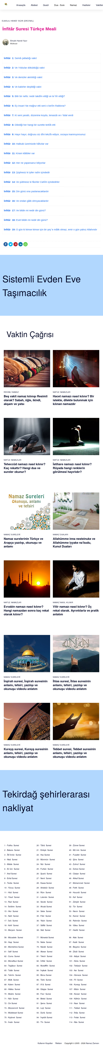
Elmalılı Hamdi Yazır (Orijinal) (18, 21)
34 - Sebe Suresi (44, 911)
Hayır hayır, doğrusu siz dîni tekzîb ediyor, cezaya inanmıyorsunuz (50, 134)
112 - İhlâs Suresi (76, 1012)
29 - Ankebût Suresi (45, 887)
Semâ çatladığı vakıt (25, 58)
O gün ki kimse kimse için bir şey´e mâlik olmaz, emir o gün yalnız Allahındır (56, 229)
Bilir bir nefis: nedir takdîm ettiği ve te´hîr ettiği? (39, 96)
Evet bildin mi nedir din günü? (31, 220)
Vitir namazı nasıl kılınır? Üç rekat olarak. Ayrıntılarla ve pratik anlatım (76, 610)
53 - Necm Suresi (76, 911)
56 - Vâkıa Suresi (76, 925)
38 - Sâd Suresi (43, 930)
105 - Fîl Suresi (76, 979)
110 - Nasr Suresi (76, 1003)
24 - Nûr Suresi (43, 864)
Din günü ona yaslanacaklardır (32, 191)
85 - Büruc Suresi (44, 975)
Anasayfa (20, 5)
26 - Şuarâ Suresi (44, 873)
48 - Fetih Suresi (76, 887)
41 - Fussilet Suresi (77, 854)
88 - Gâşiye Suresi (45, 989)
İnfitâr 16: (9, 201)
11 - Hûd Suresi (11, 892)
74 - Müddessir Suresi (13, 1012)
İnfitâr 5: (9, 96)
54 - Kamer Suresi (77, 916)
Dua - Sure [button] (59, 5)
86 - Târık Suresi (44, 979)
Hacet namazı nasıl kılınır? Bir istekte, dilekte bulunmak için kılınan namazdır (73, 400)
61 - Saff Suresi (11, 951)
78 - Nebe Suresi (44, 942)
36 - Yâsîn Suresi (44, 920)
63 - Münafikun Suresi (13, 961)
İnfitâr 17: (9, 210)
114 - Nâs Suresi (76, 1022)
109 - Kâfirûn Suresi (78, 998)
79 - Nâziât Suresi (44, 946)
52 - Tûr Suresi (75, 906)
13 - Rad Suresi (11, 901)
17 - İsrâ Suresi (11, 920)
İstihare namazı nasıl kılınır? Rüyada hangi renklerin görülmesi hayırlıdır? (72, 468)
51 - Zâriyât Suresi (77, 901)
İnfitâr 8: (9, 125)
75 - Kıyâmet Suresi (12, 1017)
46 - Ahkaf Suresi (76, 878)
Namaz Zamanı (92, 1043)
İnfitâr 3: (9, 77)
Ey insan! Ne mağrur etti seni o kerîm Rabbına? (40, 105)
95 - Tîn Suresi (43, 1022)
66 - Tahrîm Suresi (12, 975)
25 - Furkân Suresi (45, 868)
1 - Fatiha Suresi (11, 845)
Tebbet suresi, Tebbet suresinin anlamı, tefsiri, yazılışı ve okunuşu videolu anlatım (74, 753)
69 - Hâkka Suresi (12, 989)
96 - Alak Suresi (76, 937)
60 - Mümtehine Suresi (14, 946)
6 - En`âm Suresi (11, 868)
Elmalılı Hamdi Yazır (18, 41)
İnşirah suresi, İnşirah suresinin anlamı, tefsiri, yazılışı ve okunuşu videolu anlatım (25, 685)
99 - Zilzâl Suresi (76, 951)
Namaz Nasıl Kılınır (63, 602)
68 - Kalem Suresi (12, 984)
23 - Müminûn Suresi (46, 859)
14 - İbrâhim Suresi (12, 906)
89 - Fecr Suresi (44, 993)
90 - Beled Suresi (44, 998)
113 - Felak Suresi (77, 1017)
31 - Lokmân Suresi (45, 897)
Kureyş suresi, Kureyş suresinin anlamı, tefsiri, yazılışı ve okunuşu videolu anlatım (26, 753)
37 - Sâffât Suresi (44, 925)
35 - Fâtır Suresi (44, 916)
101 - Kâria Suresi (77, 961)
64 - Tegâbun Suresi (13, 965)
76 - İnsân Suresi (11, 1022)
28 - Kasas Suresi (44, 883)
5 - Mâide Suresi (11, 864)
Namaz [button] (73, 5)
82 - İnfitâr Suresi (44, 961)
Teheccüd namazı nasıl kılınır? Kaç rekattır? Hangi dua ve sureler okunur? (24, 468)
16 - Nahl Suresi (11, 916)
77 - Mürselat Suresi (45, 937)
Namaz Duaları (60, 534)
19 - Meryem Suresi (13, 930)
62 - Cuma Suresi (12, 956)
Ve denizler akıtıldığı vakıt (28, 77)
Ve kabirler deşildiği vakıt (27, 86)
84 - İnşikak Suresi (45, 970)
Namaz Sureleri (12, 534)
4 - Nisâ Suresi (10, 859)
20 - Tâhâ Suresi (44, 845)
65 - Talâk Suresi (11, 970)
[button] (20, 5)
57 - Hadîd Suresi (76, 930)
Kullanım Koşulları (45, 1043)
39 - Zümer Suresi (76, 845)
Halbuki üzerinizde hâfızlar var (31, 143)
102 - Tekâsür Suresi (78, 965)
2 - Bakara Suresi (12, 850)
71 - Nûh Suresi (11, 998)
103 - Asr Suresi (76, 970)
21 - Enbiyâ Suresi (45, 850)
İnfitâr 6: (9, 105)
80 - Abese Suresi (44, 951)
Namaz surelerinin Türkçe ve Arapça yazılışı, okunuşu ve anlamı (23, 542)
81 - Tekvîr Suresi (44, 956)
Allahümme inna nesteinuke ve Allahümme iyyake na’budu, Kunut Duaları (74, 542)
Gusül (46, 5)
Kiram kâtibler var (25, 153)
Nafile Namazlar (61, 392)
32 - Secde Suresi (44, 901)
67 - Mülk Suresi (11, 979)
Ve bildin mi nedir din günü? (30, 210)
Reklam (58, 1043)
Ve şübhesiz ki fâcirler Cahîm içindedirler (37, 182)
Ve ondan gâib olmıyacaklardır (32, 201)
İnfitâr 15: (9, 191)
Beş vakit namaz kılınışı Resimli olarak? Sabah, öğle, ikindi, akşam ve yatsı (25, 400)
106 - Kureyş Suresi (77, 984)
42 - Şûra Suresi (76, 859)
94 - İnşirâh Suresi (44, 1017)
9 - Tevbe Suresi (11, 883)
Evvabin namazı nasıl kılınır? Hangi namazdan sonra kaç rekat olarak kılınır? (26, 610)
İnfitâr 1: (9, 58)
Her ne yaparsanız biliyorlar (30, 163)
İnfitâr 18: (9, 220)
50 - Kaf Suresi (75, 897)
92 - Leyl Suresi (43, 1008)
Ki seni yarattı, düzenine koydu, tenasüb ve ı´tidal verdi (43, 115)
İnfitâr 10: (9, 143)
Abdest (34, 5)
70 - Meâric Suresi (12, 993)
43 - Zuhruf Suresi (77, 864)
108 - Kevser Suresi (77, 993)
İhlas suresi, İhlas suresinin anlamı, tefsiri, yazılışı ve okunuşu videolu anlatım (72, 685)
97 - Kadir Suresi (76, 942)
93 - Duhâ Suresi (44, 1012)
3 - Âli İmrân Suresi (12, 854)
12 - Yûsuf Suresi (11, 897)
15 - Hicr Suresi (11, 911)
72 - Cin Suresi (10, 1003)
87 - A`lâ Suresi (43, 984)
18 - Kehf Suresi (11, 925)
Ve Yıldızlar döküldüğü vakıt (29, 67)
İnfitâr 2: (9, 67)
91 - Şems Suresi (44, 1003)
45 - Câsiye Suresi (77, 873)
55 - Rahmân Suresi (78, 920)
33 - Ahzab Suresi (44, 906)
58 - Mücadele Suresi (13, 937)
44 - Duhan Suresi (76, 868)
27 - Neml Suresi (44, 878)
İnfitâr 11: (9, 153)
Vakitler (99, 5)
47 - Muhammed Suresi (79, 883)
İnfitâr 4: (9, 86)
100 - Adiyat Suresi (77, 956)
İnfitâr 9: (9, 134)
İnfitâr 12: (9, 163)
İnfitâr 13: (9, 172)
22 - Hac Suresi (43, 854)
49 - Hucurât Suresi (77, 892)
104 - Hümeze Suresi (78, 975)
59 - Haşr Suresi (11, 942)
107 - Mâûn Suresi (77, 989)
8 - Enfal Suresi (10, 878)
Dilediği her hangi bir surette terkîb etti (34, 125)
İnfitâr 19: (9, 229)
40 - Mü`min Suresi (77, 850)
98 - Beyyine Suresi (77, 946)
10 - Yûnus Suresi (12, 887)
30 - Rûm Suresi (44, 892)
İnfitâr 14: (9, 182)
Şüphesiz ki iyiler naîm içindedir (32, 172)
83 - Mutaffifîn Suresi (46, 965)
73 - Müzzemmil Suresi (14, 1008)
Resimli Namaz (11, 392)
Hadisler (86, 5)
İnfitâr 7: (9, 115)
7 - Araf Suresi (10, 873)
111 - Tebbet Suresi (77, 1008)
